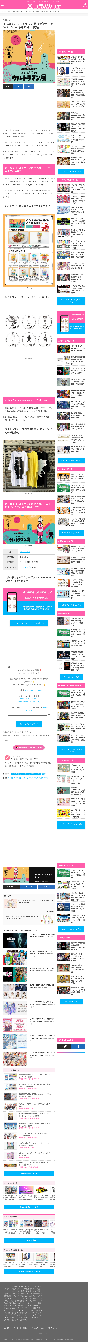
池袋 (36, 778)
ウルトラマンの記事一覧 (29, 724)
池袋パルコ (44, 778)
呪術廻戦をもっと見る (71, 677)
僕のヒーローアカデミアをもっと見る (71, 750)
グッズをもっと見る (29, 1240)
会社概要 (6, 1328)
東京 (31, 778)
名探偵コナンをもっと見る (71, 605)
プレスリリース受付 (38, 1328)
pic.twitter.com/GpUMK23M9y (29, 702)
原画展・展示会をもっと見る (71, 460)
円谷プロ (12, 778)
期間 (43, 774)
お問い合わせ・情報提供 (20, 1328)
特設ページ (24, 552)
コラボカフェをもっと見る (71, 171)
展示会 (26, 778)
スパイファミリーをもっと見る (71, 825)
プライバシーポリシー (55, 1328)
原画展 (19, 778)
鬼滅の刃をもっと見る (71, 1001)
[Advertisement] (29, 108)
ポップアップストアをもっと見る (71, 301)
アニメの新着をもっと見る (29, 1207)
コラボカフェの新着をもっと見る (29, 1271)
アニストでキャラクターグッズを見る (27, 623)
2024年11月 (15, 774)
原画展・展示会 (35, 774)
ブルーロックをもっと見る (71, 929)
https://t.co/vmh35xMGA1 (34, 690)
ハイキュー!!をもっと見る (71, 533)
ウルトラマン (25, 774)
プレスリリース (24, 1310)
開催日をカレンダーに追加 (27, 747)
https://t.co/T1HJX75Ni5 (29, 699)
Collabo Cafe (44, 6)
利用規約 (60, 1339)
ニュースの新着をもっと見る (29, 1173)
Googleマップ (25, 567)
